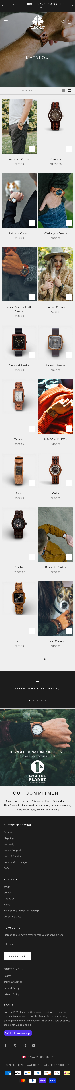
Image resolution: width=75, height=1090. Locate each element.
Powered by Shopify (54, 1065)
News (7, 904)
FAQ (6, 868)
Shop (7, 886)
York (19, 641)
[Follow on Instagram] (24, 1045)
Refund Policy (11, 988)
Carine (55, 493)
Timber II (19, 439)
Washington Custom (56, 233)
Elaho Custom (56, 641)
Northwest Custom (19, 159)
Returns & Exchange (15, 862)
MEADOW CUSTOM (56, 439)
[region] (37, 686)
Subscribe (17, 955)
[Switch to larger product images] (63, 90)
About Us (9, 898)
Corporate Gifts (12, 916)
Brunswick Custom (56, 567)
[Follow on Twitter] (15, 1045)
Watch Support (12, 850)
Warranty (9, 844)
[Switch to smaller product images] (69, 90)
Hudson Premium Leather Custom (19, 309)
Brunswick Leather (19, 365)
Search (7, 976)
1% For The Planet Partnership (21, 910)
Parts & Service (12, 856)
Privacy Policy (11, 994)
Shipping (9, 838)
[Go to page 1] (30, 659)
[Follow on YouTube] (34, 1045)
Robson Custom (56, 307)
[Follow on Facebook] (5, 1045)
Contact (8, 892)
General (8, 832)
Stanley (19, 567)
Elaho (19, 493)
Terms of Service (13, 982)
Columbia (55, 159)
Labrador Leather (56, 365)
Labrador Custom (19, 233)
